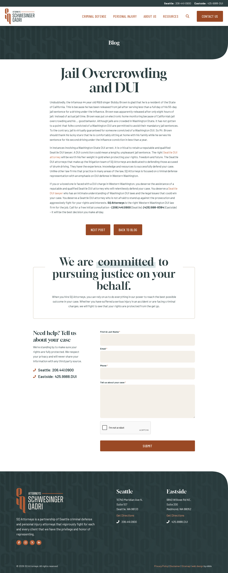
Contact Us (210, 16)
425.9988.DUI (66, 376)
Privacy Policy (161, 566)
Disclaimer (175, 566)
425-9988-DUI (215, 3)
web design (197, 566)
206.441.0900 (63, 370)
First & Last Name (110, 331)
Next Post (98, 230)
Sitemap (186, 566)
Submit (147, 446)
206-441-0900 (183, 3)
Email (103, 348)
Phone (104, 365)
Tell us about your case (113, 382)
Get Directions (125, 515)
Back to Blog (128, 230)
